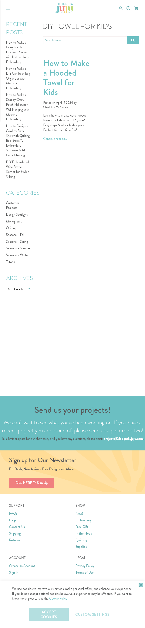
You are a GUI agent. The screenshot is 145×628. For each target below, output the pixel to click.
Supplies (81, 546)
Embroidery (84, 520)
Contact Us (17, 526)
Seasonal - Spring (17, 241)
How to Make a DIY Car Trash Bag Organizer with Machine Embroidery (18, 78)
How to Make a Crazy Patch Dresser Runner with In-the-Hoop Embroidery (17, 52)
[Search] (133, 40)
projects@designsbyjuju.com (123, 438)
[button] (136, 8)
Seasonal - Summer (18, 248)
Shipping (15, 533)
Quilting (11, 228)
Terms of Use (85, 572)
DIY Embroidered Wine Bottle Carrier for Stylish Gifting (17, 169)
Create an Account (22, 565)
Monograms (14, 221)
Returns (14, 540)
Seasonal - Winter (17, 255)
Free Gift (82, 526)
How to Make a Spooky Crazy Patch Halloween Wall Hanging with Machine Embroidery (17, 107)
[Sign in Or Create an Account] (128, 8)
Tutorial (10, 261)
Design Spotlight (17, 214)
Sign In (13, 572)
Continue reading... (55, 138)
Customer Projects (12, 205)
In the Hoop (84, 533)
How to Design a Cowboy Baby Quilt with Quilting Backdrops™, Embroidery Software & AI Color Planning (18, 141)
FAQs (13, 513)
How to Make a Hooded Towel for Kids (66, 77)
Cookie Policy (58, 598)
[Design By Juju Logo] (65, 8)
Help (12, 520)
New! (79, 513)
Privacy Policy (85, 565)
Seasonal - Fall (15, 234)
